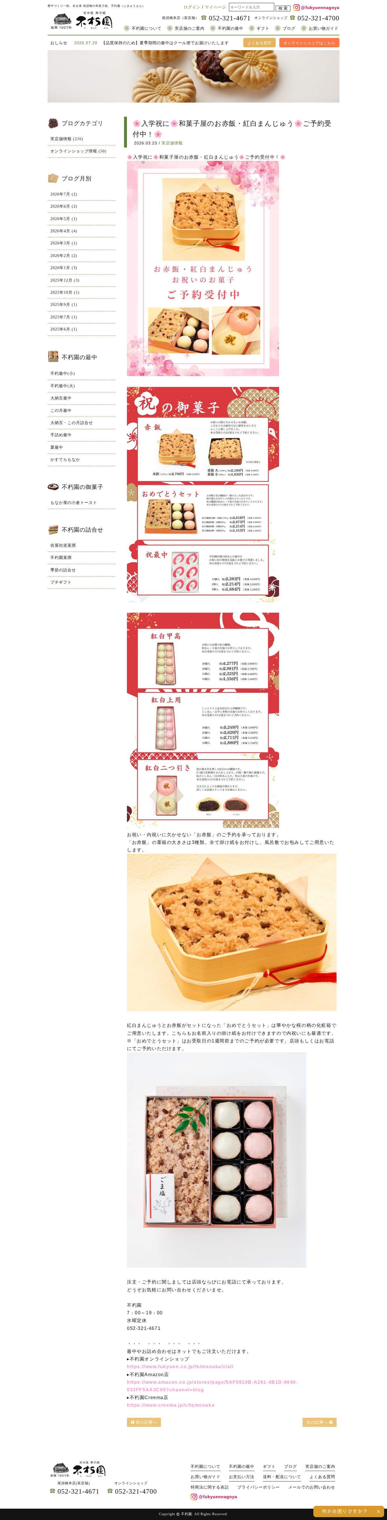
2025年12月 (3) (65, 280)
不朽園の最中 (230, 28)
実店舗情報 (172, 143)
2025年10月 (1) (65, 292)
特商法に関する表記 (210, 1487)
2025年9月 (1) (63, 305)
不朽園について (146, 28)
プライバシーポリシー (258, 1487)
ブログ (289, 28)
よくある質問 (259, 43)
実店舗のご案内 (190, 28)
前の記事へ (146, 1422)
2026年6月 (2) (63, 206)
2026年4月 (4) (63, 231)
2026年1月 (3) (63, 268)
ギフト (263, 28)
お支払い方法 (241, 1477)
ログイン (192, 7)
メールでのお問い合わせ (311, 1487)
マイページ (215, 7)
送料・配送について (282, 1477)
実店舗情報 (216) (66, 139)
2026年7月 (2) (63, 194)
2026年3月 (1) (63, 243)
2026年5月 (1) (63, 219)
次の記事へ (318, 1422)
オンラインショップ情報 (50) (78, 151)
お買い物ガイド (324, 28)
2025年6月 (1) (63, 329)
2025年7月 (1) (63, 317)
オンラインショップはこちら (309, 43)
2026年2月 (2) (63, 256)
